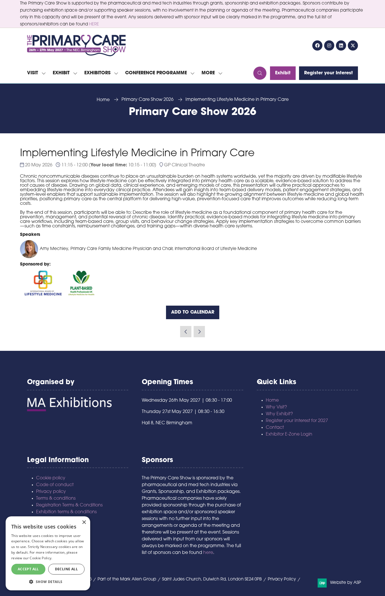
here (208, 553)
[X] (353, 45)
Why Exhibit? (279, 414)
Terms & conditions (56, 498)
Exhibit (61, 73)
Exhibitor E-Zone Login (289, 434)
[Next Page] (199, 331)
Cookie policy (50, 478)
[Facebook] (317, 45)
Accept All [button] (28, 569)
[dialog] (48, 553)
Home (103, 100)
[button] (210, 73)
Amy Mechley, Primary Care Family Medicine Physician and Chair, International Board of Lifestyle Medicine (148, 249)
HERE (94, 24)
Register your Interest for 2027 (297, 421)
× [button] (84, 522)
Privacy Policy (282, 579)
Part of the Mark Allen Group (127, 579)
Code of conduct (55, 485)
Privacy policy (51, 492)
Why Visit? (276, 407)
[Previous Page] (185, 331)
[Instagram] (329, 45)
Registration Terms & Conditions (69, 505)
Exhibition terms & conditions (66, 512)
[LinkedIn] (341, 45)
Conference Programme (156, 73)
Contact (275, 427)
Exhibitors (97, 73)
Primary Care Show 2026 (147, 99)
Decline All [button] (66, 569)
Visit (32, 73)
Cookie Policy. (41, 558)
